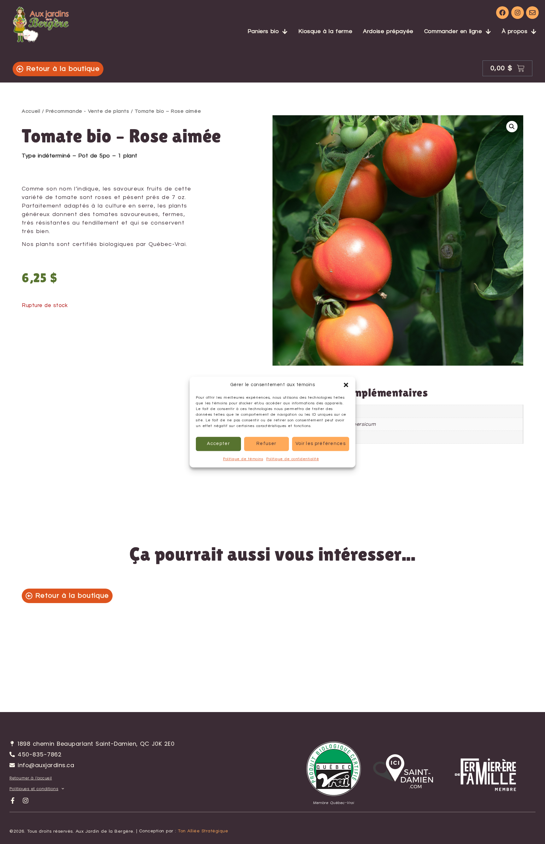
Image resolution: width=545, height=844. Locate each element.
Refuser (266, 443)
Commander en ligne (453, 31)
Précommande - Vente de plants (87, 111)
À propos (515, 31)
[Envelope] (532, 12)
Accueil (31, 111)
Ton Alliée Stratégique (203, 831)
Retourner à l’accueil (30, 778)
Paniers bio (263, 31)
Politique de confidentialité (292, 459)
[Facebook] (502, 12)
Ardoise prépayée (388, 31)
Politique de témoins (243, 459)
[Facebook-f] (12, 800)
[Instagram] (517, 12)
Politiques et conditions (33, 788)
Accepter (218, 443)
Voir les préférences (321, 443)
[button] (346, 385)
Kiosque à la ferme (325, 31)
